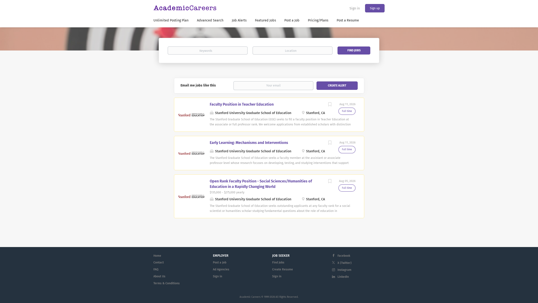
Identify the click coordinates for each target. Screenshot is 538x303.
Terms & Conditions (166, 283)
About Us (159, 276)
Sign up (375, 8)
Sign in (354, 8)
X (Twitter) (345, 263)
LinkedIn (343, 277)
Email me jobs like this (198, 85)
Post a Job (219, 262)
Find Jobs (354, 50)
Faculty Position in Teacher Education (242, 104)
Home (157, 256)
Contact (158, 262)
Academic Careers (250, 296)
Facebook (344, 256)
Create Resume (282, 269)
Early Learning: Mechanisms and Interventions (249, 142)
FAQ (155, 269)
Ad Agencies (221, 269)
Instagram (344, 270)
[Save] (330, 105)
